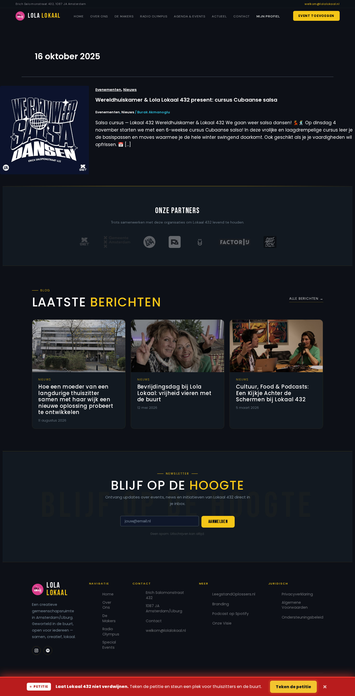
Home (79, 16)
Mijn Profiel (268, 16)
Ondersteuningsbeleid (302, 617)
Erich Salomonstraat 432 (165, 595)
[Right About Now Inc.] (270, 242)
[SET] (84, 242)
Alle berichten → (306, 298)
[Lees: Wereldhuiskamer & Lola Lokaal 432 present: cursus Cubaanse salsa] (44, 130)
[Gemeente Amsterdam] (117, 242)
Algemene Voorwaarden (295, 605)
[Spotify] (47, 650)
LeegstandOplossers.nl (233, 594)
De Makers (124, 16)
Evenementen (108, 89)
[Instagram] (36, 650)
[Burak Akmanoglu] (175, 242)
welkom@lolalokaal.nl (322, 4)
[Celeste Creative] (200, 242)
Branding (220, 604)
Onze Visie (222, 623)
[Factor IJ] (234, 242)
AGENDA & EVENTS (189, 16)
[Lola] (149, 242)
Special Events (109, 645)
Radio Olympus (153, 16)
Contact (241, 16)
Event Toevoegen (316, 16)
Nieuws (130, 89)
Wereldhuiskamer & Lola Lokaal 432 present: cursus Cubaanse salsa (186, 99)
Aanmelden (218, 521)
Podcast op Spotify (230, 613)
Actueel (219, 16)
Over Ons (99, 16)
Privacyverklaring (297, 594)
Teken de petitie (293, 687)
